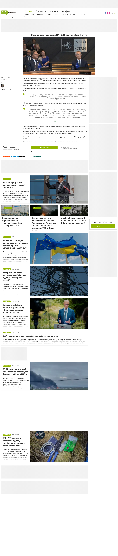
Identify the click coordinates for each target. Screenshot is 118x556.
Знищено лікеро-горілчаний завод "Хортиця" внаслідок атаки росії (12, 222)
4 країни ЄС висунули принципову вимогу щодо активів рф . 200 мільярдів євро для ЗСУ (15, 244)
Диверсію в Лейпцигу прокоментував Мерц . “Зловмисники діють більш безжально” (14, 309)
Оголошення (81, 14)
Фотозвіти (65, 14)
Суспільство (4, 79)
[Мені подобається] (1, 82)
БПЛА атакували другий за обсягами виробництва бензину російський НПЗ (15, 371)
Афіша (67, 11)
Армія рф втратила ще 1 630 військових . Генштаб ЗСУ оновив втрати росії (73, 220)
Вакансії (27, 14)
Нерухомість (40, 14)
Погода (33, 14)
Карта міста (49, 14)
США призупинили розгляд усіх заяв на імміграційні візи (30, 336)
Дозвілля (55, 11)
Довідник (42, 11)
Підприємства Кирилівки (102, 222)
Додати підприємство (103, 226)
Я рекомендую (45, 147)
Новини (30, 11)
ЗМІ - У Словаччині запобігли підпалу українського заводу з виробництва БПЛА (14, 442)
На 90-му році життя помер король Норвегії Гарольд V (14, 185)
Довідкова (57, 14)
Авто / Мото (72, 14)
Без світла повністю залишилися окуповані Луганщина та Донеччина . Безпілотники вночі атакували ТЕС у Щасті (44, 223)
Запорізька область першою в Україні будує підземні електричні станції (14, 276)
